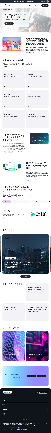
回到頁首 (25, 419)
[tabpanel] (25, 214)
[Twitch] (42, 423)
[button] (45, 5)
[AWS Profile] (48, 1)
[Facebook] (36, 423)
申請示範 (4, 218)
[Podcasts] (46, 423)
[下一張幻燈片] (29, 276)
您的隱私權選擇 (14, 427)
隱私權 (3, 427)
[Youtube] (44, 423)
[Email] (34, 426)
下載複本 (28, 180)
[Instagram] (40, 423)
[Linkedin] (38, 423)
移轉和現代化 (5, 9)
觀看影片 (4, 156)
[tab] (7, 201)
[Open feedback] (50, 216)
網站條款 (8, 427)
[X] (34, 423)
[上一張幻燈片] (21, 276)
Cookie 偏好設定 (24, 427)
